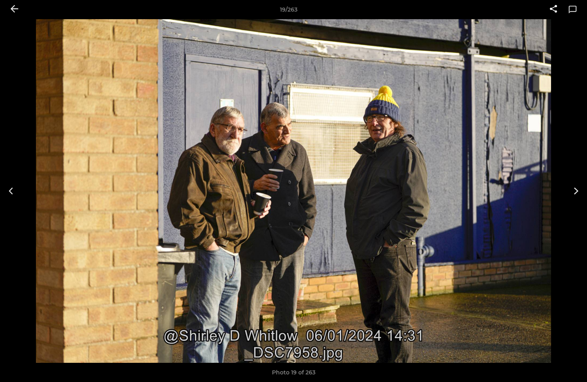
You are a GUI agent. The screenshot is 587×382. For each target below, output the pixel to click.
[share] (553, 9)
